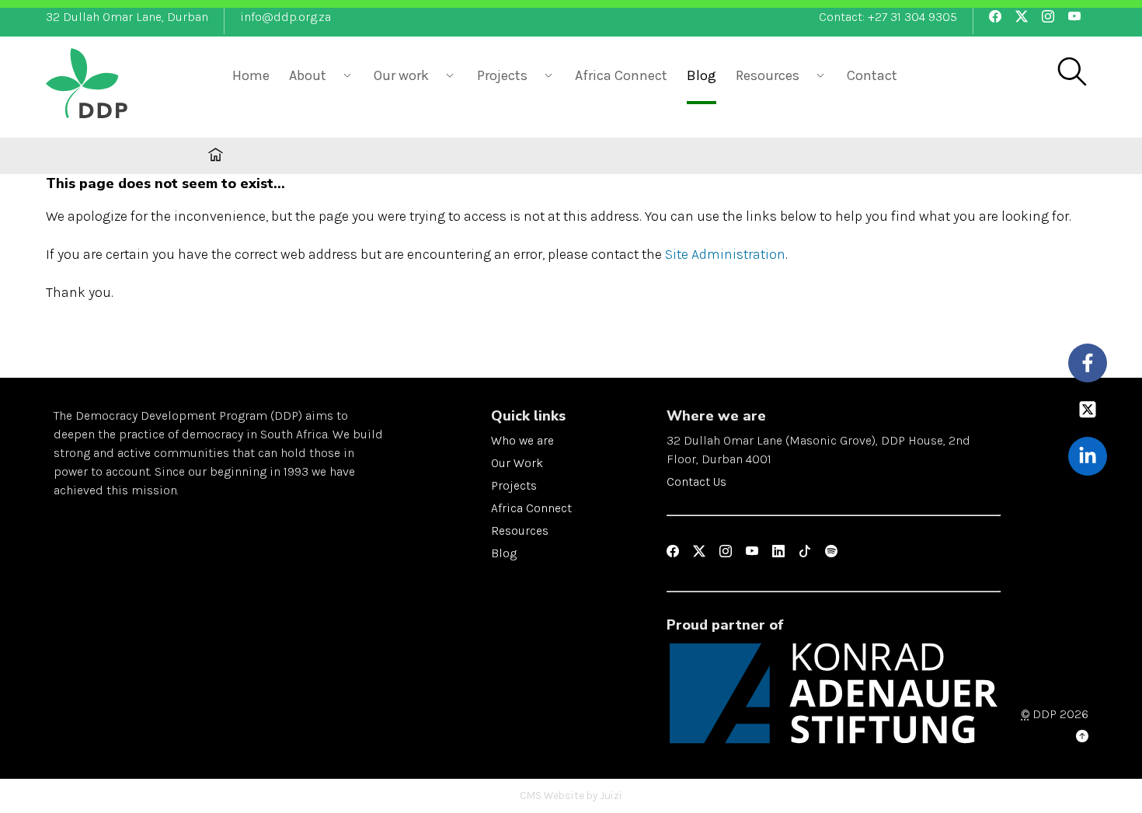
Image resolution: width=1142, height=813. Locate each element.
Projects (514, 485)
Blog (701, 75)
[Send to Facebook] (1088, 363)
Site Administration (725, 254)
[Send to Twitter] (1088, 410)
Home (251, 75)
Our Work (517, 462)
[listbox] (321, 74)
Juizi (611, 795)
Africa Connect (621, 75)
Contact (872, 75)
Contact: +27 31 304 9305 (888, 16)
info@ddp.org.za (285, 16)
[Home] (123, 85)
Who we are (522, 440)
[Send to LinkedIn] (1088, 456)
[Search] (1071, 73)
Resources (519, 530)
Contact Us (696, 481)
